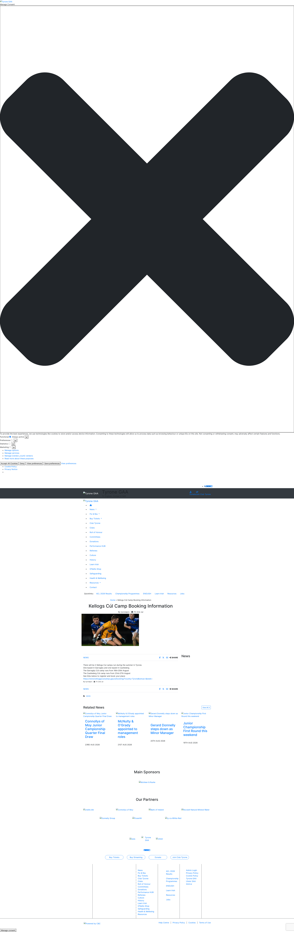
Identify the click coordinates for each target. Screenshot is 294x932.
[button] (147, 219)
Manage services (12, 453)
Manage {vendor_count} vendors (19, 456)
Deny (22, 463)
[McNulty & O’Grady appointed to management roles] (130, 715)
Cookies (192, 922)
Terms (205, 922)
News (86, 657)
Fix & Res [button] (94, 514)
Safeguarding (95, 573)
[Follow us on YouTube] (211, 486)
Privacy (179, 922)
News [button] (92, 509)
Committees (95, 537)
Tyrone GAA (191, 878)
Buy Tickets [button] (95, 518)
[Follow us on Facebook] (207, 486)
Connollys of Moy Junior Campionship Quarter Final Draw (95, 729)
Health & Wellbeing (98, 578)
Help (164, 922)
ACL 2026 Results (104, 593)
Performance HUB (97, 546)
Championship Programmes (127, 593)
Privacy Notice (11, 469)
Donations (94, 541)
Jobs (182, 593)
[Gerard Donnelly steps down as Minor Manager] (163, 715)
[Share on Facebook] (160, 657)
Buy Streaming (136, 857)
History (93, 560)
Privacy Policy (192, 873)
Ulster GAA (191, 881)
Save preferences (52, 463)
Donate (193, 494)
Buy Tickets (114, 857)
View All (205, 707)
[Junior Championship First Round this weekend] (196, 715)
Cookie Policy (11, 466)
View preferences (34, 463)
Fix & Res (142, 873)
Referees (93, 550)
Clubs (92, 527)
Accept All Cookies (9, 463)
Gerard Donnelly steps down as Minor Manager (163, 729)
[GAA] (132, 839)
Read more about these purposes (19, 458)
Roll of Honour (96, 532)
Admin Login (191, 870)
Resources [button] (94, 582)
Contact (93, 587)
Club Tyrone (95, 523)
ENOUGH (147, 593)
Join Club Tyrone (203, 494)
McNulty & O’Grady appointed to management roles (128, 729)
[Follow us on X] (208, 486)
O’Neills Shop (95, 569)
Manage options (12, 450)
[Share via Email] (167, 657)
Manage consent (8, 930)
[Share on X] (163, 657)
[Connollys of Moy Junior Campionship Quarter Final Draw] (98, 715)
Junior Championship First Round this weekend (195, 729)
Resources (171, 593)
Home (112, 600)
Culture (93, 555)
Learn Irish (94, 564)
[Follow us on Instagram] (210, 486)
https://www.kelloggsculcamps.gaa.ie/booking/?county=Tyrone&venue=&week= (118, 679)
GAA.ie (189, 884)
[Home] (149, 505)
